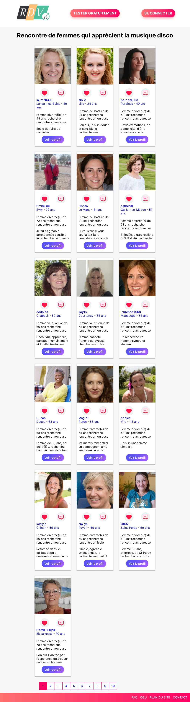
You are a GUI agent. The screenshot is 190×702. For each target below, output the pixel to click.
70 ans (60, 633)
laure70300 (44, 100)
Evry (39, 209)
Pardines (127, 103)
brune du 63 (129, 100)
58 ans (143, 315)
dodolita (42, 312)
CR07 (124, 524)
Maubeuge (128, 315)
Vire (123, 421)
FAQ (134, 697)
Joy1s (82, 312)
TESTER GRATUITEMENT (95, 13)
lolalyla (41, 524)
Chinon (41, 527)
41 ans (97, 209)
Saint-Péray (129, 527)
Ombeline (43, 206)
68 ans (53, 421)
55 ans (94, 421)
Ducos (41, 418)
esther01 (127, 206)
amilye (83, 524)
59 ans (54, 527)
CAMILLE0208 (46, 630)
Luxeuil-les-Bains (48, 103)
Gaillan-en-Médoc (133, 209)
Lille (81, 103)
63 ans (101, 315)
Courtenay (85, 315)
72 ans (50, 209)
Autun (82, 421)
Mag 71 (83, 418)
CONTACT (180, 697)
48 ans (134, 421)
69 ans (56, 315)
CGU (143, 697)
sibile (82, 100)
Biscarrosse (44, 633)
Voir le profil (52, 139)
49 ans (140, 103)
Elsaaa (83, 206)
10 (113, 686)
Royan (82, 527)
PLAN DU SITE (160, 697)
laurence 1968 (131, 312)
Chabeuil (42, 315)
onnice (125, 418)
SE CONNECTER (158, 13)
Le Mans (84, 209)
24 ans (92, 103)
